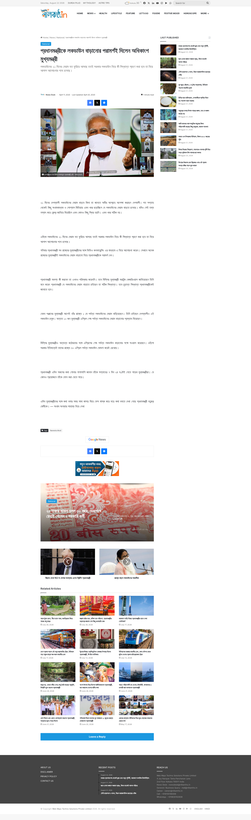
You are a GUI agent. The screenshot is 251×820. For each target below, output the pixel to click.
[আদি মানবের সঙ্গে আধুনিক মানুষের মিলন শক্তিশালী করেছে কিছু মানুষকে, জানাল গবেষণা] (168, 127)
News (52, 37)
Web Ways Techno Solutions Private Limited (72, 809)
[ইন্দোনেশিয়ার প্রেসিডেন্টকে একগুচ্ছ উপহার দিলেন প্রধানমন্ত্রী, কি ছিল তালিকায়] (97, 639)
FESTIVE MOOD (172, 13)
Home (45, 37)
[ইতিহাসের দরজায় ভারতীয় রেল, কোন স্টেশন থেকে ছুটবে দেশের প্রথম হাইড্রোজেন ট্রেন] (136, 639)
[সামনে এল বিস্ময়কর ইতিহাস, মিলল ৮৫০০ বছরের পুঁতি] (168, 140)
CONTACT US (47, 781)
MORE (204, 13)
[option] (97, 512)
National (60, 37)
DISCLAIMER (47, 772)
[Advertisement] (125, 24)
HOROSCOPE (190, 13)
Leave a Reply (97, 736)
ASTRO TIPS (104, 3)
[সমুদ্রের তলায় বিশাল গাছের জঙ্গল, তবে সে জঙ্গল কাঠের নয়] (168, 114)
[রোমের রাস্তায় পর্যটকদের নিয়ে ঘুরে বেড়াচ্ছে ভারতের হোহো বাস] (136, 705)
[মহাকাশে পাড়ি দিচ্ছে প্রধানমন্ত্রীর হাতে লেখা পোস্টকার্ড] (136, 605)
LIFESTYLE (116, 13)
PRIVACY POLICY (49, 776)
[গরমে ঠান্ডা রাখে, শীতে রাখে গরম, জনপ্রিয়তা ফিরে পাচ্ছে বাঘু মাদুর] (58, 605)
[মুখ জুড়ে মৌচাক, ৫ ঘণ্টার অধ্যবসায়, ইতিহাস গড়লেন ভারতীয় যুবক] (168, 88)
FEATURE (130, 13)
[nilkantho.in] (54, 13)
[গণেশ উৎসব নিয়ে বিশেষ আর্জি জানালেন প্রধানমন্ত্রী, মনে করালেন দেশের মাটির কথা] (97, 672)
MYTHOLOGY (89, 3)
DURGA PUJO (74, 3)
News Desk (50, 95)
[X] (97, 103)
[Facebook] (90, 103)
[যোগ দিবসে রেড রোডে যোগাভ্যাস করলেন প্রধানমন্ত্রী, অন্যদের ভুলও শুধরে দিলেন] (58, 705)
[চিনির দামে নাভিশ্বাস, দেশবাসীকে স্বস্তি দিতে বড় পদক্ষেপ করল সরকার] (168, 101)
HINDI (207, 809)
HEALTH (103, 13)
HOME (80, 13)
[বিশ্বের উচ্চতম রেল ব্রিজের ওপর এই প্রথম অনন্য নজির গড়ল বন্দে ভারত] (168, 166)
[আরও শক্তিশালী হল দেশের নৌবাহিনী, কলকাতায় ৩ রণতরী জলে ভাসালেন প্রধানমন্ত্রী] (136, 672)
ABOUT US (46, 767)
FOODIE (156, 13)
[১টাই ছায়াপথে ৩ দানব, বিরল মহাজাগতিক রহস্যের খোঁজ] (168, 75)
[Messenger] (104, 103)
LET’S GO (143, 13)
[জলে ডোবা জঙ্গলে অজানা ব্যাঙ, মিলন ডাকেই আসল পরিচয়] (168, 62)
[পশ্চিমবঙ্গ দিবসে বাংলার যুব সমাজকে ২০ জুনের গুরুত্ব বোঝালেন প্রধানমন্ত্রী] (97, 705)
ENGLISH (198, 809)
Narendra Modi (55, 430)
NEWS (90, 13)
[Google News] (97, 439)
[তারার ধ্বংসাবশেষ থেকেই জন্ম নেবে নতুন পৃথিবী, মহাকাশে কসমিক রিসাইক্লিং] (168, 49)
